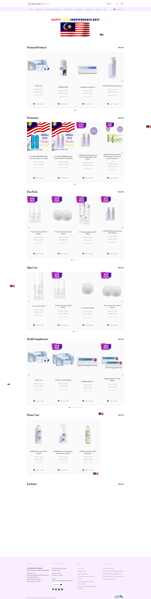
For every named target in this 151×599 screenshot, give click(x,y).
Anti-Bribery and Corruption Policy (113, 576)
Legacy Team (82, 571)
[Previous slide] (29, 81)
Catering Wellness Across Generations (86, 583)
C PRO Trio (38, 86)
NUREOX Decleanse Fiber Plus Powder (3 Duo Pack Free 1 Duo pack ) (112, 156)
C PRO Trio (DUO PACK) (63, 380)
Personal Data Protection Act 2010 (113, 571)
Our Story (81, 568)
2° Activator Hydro (87, 308)
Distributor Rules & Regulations (112, 573)
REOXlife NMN (63, 87)
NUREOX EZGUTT (88, 381)
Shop (31, 9)
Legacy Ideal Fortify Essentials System (87, 587)
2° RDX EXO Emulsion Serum (112, 86)
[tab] (74, 110)
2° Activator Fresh (38, 306)
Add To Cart (40, 104)
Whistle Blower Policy (109, 579)
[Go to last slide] (29, 228)
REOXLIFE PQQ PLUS (88, 87)
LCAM (79, 579)
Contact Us (56, 584)
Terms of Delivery (108, 568)
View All (121, 47)
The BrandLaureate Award (86, 576)
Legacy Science (83, 573)
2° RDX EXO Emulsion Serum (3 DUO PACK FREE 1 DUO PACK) (87, 157)
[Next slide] (122, 81)
